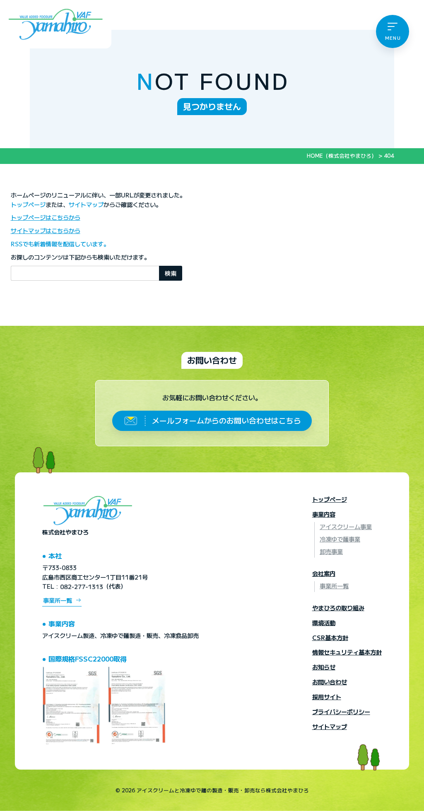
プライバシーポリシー (341, 711)
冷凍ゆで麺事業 (340, 538)
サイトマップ (86, 204)
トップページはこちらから (45, 217)
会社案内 (323, 573)
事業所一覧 (57, 599)
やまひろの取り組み (338, 607)
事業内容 (323, 514)
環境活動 (323, 622)
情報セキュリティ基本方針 (347, 651)
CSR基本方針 (330, 637)
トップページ (28, 204)
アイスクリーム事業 (346, 526)
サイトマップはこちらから (45, 230)
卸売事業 (331, 551)
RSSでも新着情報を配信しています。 (60, 243)
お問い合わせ (212, 360)
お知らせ (323, 666)
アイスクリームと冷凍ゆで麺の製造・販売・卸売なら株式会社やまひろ (223, 790)
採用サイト (326, 696)
